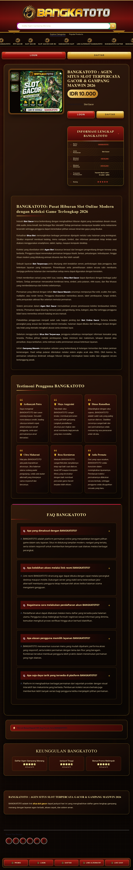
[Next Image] (60, 92)
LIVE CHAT (118, 863)
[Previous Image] (22, 92)
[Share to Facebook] (15, 840)
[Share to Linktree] (22, 840)
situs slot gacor (40, 803)
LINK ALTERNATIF (93, 863)
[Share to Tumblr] (43, 840)
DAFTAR (99, 55)
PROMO (18, 863)
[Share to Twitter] (8, 840)
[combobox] (63, 26)
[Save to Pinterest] (29, 840)
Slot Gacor (89, 104)
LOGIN (34, 55)
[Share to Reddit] (36, 840)
